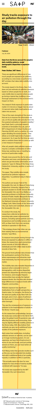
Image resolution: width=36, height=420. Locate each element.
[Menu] (3, 4)
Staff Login (29, 407)
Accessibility (20, 407)
